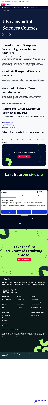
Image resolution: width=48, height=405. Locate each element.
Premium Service (17, 141)
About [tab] (39, 195)
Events (18, 310)
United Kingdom (6, 299)
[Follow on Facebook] (8, 291)
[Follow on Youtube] (12, 291)
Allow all (39, 211)
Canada (4, 304)
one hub (38, 7)
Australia (4, 302)
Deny (9, 211)
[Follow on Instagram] (16, 291)
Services (19, 302)
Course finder (20, 299)
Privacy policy (37, 353)
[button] (20, 223)
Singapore (5, 325)
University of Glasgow (8, 124)
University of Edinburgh (8, 125)
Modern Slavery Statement (38, 310)
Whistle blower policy (36, 307)
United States (6, 315)
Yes (3, 4)
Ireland (4, 310)
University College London (9, 121)
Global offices (34, 299)
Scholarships (20, 307)
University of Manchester (9, 127)
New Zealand (5, 312)
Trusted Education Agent (37, 315)
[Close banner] (46, 192)
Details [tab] (24, 195)
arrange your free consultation (38, 139)
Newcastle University (8, 122)
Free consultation (23, 156)
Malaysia (4, 323)
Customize (23, 211)
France (4, 318)
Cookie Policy (28, 356)
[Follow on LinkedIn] (4, 291)
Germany (4, 320)
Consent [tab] (8, 195)
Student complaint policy (37, 312)
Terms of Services (29, 353)
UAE (3, 307)
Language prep (21, 304)
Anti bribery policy (36, 302)
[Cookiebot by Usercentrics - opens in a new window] (37, 192)
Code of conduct (35, 304)
